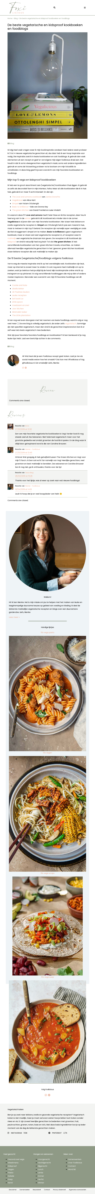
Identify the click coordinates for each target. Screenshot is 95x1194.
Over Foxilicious (75, 1162)
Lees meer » (14, 617)
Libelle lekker (18, 288)
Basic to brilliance (20, 206)
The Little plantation (21, 315)
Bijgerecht (42, 1166)
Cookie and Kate (19, 285)
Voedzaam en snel (20, 305)
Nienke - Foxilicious (32, 449)
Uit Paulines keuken (21, 292)
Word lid (72, 1169)
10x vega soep (47, 977)
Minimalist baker (19, 312)
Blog (16, 18)
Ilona (27, 426)
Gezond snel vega (16, 1159)
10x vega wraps (47, 873)
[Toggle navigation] (84, 7)
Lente (40, 1172)
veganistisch (70, 323)
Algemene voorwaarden (77, 1190)
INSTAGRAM (16, 1133)
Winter (41, 1182)
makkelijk (12, 238)
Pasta (10, 1172)
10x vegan (47, 752)
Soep (10, 1179)
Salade (11, 1176)
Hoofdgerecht (44, 1162)
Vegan (11, 1169)
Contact (72, 1166)
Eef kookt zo (17, 298)
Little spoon (17, 302)
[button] (55, 7)
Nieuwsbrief (37, 1190)
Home (10, 18)
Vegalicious (17, 200)
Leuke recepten (19, 295)
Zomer (41, 1176)
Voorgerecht (44, 1159)
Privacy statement (59, 1190)
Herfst (41, 1179)
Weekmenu (13, 1162)
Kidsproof (12, 1166)
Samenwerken (74, 1159)
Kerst (10, 1182)
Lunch (40, 1169)
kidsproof (12, 241)
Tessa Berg (29, 473)
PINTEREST (57, 1133)
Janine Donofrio (53, 196)
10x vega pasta (47, 632)
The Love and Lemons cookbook (26, 196)
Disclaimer (12, 1190)
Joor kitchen (18, 308)
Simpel (15, 203)
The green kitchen (20, 210)
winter (28, 218)
